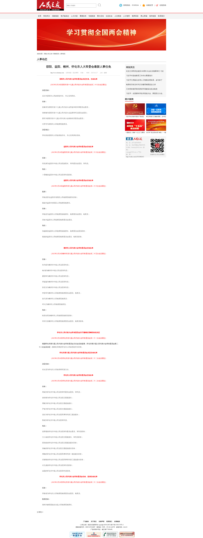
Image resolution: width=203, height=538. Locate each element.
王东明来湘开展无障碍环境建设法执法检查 (141, 89)
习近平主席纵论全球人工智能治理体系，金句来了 (144, 80)
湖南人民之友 (48, 54)
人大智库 (126, 16)
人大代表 (74, 16)
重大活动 (100, 16)
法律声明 (101, 521)
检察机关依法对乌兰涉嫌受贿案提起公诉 (141, 84)
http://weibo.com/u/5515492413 (135, 157)
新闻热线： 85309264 (131, 5)
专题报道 (91, 16)
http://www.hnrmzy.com (57, 73)
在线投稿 (163, 5)
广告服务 (86, 521)
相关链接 (152, 16)
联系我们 (161, 16)
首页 (39, 16)
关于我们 (94, 521)
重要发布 (83, 16)
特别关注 (46, 16)
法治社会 (109, 16)
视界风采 (135, 16)
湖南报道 (55, 16)
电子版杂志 (65, 16)
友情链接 (117, 521)
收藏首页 (149, 5)
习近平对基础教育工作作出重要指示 (139, 76)
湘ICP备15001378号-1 (117, 525)
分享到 (39, 512)
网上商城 (144, 16)
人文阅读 (118, 16)
